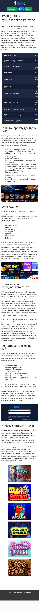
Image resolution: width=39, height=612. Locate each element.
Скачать (29, 9)
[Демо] (19, 473)
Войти (21, 9)
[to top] (35, 600)
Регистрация (12, 9)
